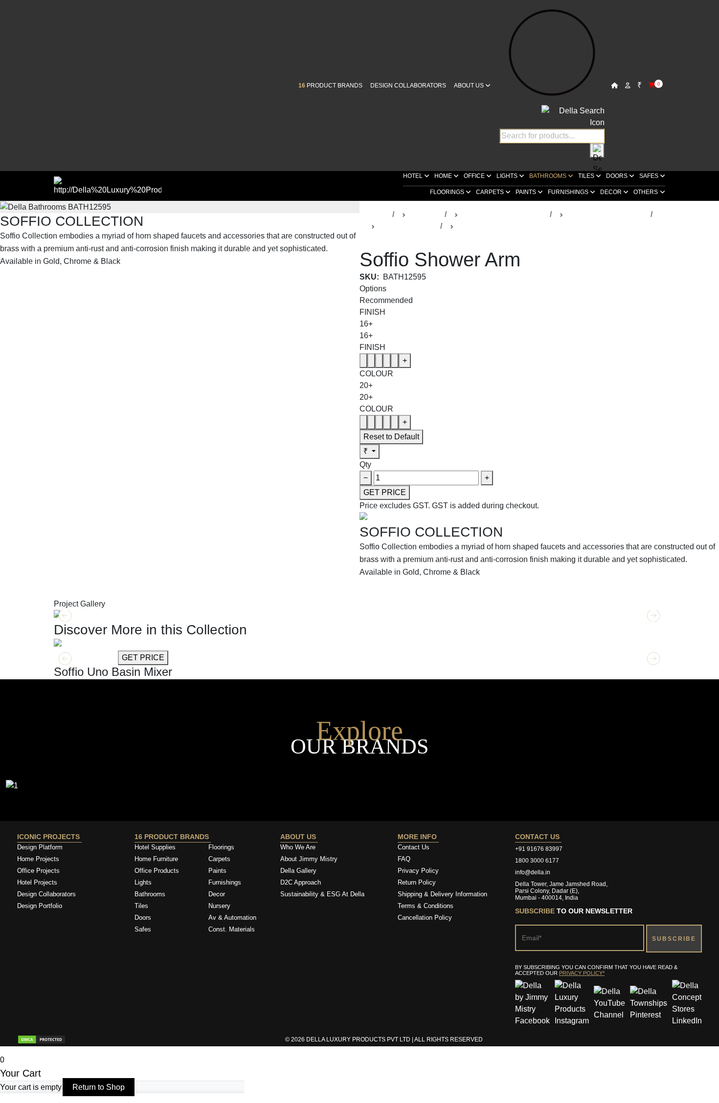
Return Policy (417, 882)
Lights (507, 176)
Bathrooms (548, 176)
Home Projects (38, 859)
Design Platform (41, 847)
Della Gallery (298, 870)
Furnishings (569, 192)
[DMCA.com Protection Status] (41, 1039)
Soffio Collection (407, 226)
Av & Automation (232, 917)
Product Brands (330, 85)
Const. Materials (231, 929)
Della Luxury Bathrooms (504, 214)
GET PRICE (384, 492)
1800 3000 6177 (537, 860)
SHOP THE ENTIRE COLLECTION (62, 281)
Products (425, 214)
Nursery (219, 905)
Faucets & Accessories (607, 214)
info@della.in (532, 872)
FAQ (404, 859)
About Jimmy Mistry (308, 859)
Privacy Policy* (582, 973)
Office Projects (38, 870)
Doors (617, 176)
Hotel (413, 176)
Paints (527, 192)
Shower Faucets (486, 226)
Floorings (448, 192)
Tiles (587, 176)
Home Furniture (156, 859)
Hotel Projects (37, 882)
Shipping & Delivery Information (442, 894)
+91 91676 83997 (538, 848)
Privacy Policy (418, 870)
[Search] (597, 150)
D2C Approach (300, 882)
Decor (611, 192)
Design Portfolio (39, 905)
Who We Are (297, 847)
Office (475, 176)
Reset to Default (391, 437)
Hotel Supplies (155, 847)
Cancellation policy (425, 917)
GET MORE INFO (85, 657)
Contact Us (413, 847)
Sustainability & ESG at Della (322, 894)
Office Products (157, 870)
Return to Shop (98, 1087)
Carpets (490, 192)
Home (443, 176)
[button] (653, 659)
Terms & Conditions (425, 905)
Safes (649, 176)
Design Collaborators (408, 85)
